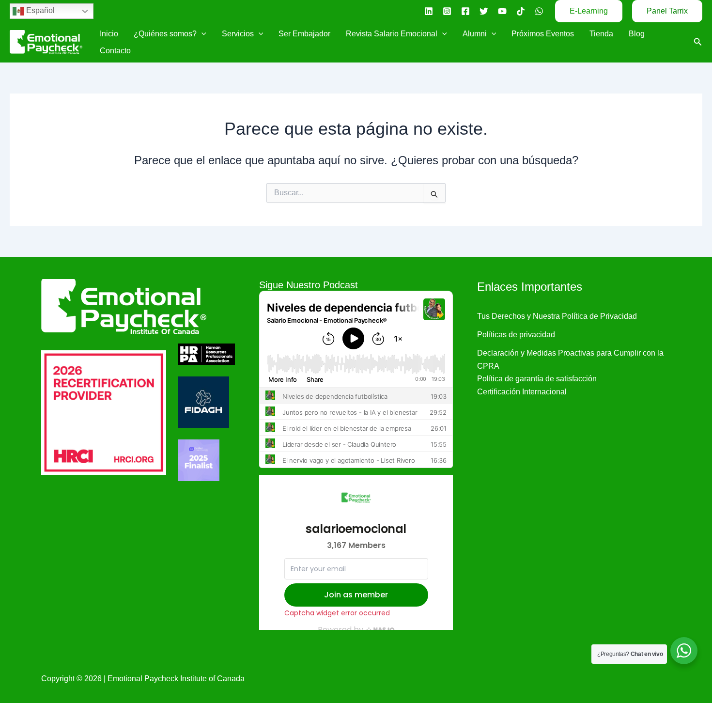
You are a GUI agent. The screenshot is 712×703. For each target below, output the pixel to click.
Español (39, 10)
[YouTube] (502, 11)
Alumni (475, 34)
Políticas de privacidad (516, 334)
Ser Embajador (304, 34)
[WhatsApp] (539, 11)
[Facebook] (465, 11)
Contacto (115, 51)
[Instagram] (447, 11)
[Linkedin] (428, 11)
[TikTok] (520, 11)
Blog (637, 34)
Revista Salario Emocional (391, 34)
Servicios (238, 34)
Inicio (109, 34)
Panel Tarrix (667, 11)
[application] (201, 33)
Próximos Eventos (542, 34)
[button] (588, 11)
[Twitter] (484, 11)
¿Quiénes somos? (165, 34)
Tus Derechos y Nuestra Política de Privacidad (557, 316)
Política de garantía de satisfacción (537, 379)
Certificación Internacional (522, 392)
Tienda (601, 34)
